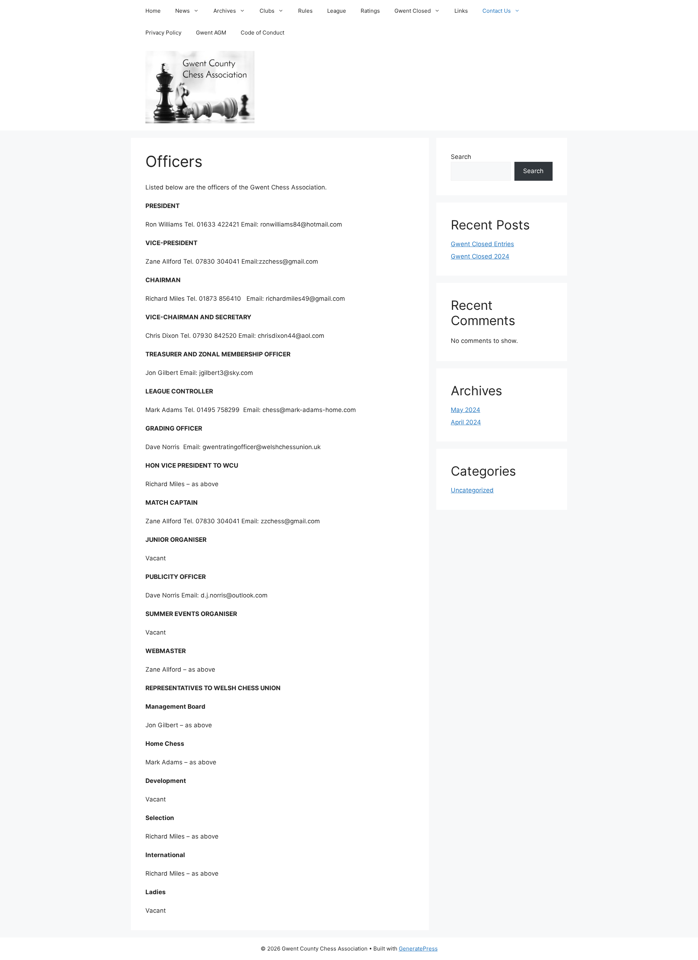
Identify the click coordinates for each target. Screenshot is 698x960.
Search (461, 156)
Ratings (370, 10)
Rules (305, 10)
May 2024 (465, 409)
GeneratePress (418, 948)
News (182, 10)
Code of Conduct (262, 32)
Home (153, 10)
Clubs (267, 10)
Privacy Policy (163, 32)
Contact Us (496, 10)
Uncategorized (472, 490)
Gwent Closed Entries (482, 244)
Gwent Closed (412, 10)
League (336, 10)
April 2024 (466, 422)
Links (461, 10)
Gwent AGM (211, 32)
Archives (224, 10)
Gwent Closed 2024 (480, 256)
